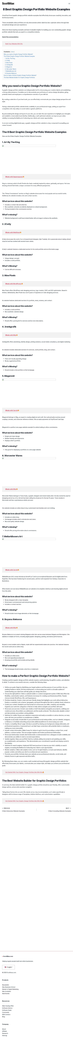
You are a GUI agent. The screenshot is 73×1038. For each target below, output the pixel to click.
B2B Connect (6, 1014)
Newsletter (5, 985)
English (9, 967)
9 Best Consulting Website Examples (59, 810)
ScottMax (8, 3)
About (4, 1029)
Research (5, 1033)
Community (5, 1012)
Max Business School (8, 987)
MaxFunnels (5, 993)
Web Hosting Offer (8, 1006)
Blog (3, 1017)
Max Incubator (6, 991)
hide (12, 51)
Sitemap (4, 1035)
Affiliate (4, 1031)
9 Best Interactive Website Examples (13, 810)
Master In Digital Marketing (10, 989)
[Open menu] (69, 3)
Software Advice (7, 1008)
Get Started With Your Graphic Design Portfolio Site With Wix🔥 (24, 772)
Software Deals (6, 1010)
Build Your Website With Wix (14, 44)
